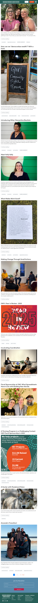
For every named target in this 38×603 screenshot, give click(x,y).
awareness (4, 150)
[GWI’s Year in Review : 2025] (19, 318)
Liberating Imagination (28, 600)
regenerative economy (11, 42)
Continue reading (5, 38)
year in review (13, 343)
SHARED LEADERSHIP (21, 42)
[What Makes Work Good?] (19, 222)
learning (7, 343)
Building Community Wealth (29, 598)
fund (19, 115)
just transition (33, 115)
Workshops (19, 599)
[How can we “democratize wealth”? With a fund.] (19, 77)
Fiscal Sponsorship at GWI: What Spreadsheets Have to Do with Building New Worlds (19, 385)
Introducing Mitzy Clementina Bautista (15, 120)
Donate (19, 598)
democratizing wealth (21, 424)
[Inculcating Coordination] (19, 361)
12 (20, 574)
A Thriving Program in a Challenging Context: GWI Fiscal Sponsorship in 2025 (18, 432)
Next (23, 574)
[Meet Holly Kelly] (19, 168)
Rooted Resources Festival (29, 599)
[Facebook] (3, 601)
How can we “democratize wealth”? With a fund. (17, 47)
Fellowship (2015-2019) (28, 597)
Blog (12, 597)
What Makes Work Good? (10, 198)
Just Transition (14, 599)
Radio (12, 598)
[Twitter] (7, 601)
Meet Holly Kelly (7, 154)
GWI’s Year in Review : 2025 (11, 303)
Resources (13, 596)
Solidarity (28, 42)
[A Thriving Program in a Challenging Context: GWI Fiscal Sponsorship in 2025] (19, 453)
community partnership (11, 424)
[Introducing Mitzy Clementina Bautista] (19, 130)
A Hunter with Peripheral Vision (13, 487)
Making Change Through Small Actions (16, 259)
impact (3, 343)
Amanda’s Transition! (9, 523)
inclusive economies (25, 115)
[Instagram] (5, 601)
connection (4, 42)
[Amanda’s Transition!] (19, 542)
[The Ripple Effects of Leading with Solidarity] (19, 17)
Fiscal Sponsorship (28, 596)
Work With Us (20, 596)
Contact (19, 597)
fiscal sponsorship (30, 424)
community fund (5, 115)
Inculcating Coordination (10, 347)
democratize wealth (12, 115)
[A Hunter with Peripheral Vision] (19, 498)
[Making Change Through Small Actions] (19, 276)
